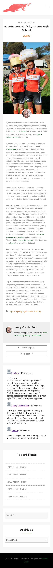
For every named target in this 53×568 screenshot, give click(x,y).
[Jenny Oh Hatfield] (27, 114)
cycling (19, 311)
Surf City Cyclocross (18, 131)
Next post (25, 354)
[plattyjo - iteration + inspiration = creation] (20, 7)
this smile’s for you (26, 240)
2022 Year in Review (16, 489)
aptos (12, 311)
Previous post (27, 348)
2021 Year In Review (17, 496)
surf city (37, 311)
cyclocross (28, 311)
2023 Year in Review (16, 482)
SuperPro (14, 243)
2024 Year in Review (16, 474)
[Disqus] (26, 403)
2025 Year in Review (16, 467)
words (26, 36)
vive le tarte (11, 149)
